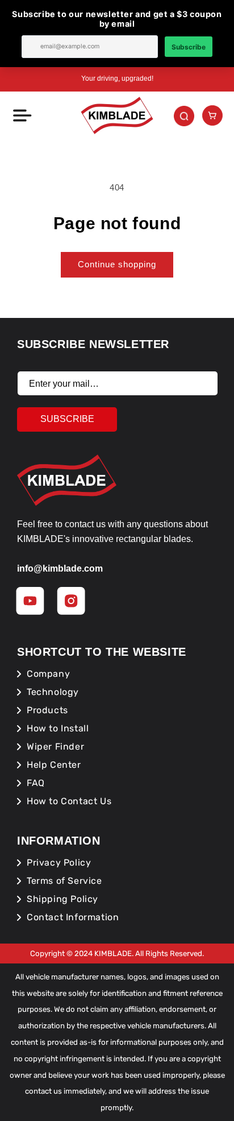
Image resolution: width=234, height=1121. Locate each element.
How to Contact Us (69, 801)
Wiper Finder (55, 746)
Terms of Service (64, 880)
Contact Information (73, 917)
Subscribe (67, 419)
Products (47, 710)
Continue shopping (117, 264)
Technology (53, 691)
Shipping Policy (62, 899)
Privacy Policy (59, 862)
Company (48, 673)
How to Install (58, 728)
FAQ (36, 782)
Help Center (54, 764)
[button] (21, 115)
